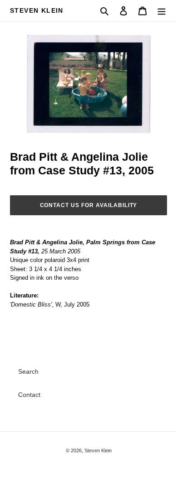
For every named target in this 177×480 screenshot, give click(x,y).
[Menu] (161, 10)
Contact (29, 394)
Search (28, 371)
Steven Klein (37, 10)
